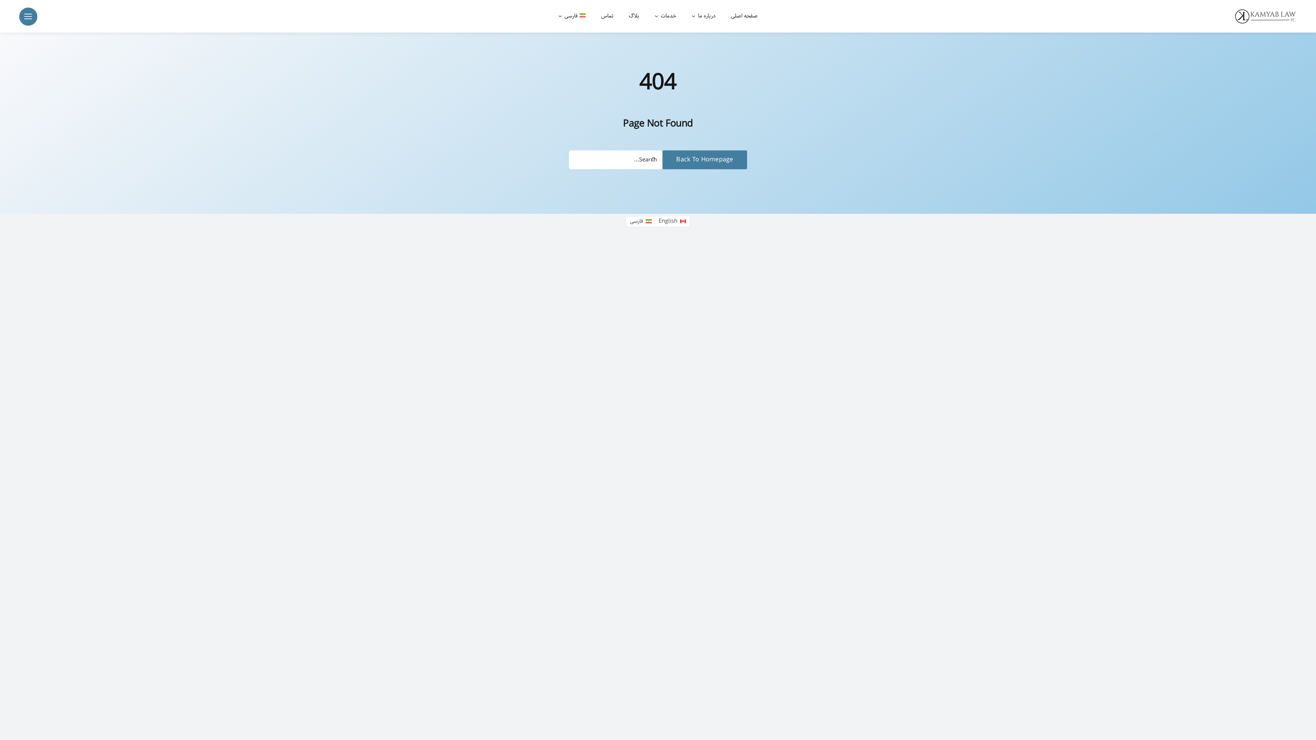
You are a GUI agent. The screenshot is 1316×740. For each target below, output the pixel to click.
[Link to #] (28, 17)
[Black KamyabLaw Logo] (1268, 10)
